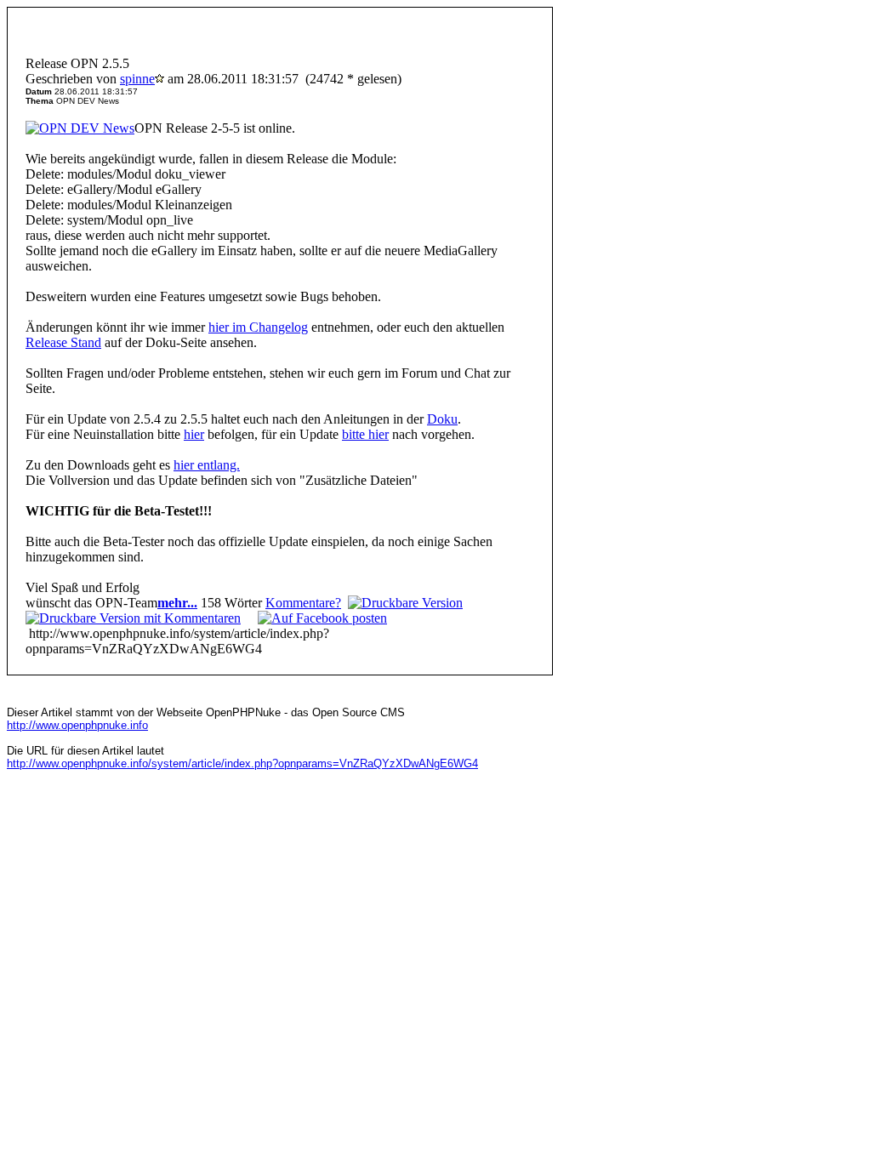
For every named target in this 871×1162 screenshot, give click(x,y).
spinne (137, 78)
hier (194, 434)
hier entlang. (207, 465)
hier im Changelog (258, 327)
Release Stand (63, 342)
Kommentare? (303, 602)
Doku (442, 419)
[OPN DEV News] (80, 128)
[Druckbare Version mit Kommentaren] (133, 618)
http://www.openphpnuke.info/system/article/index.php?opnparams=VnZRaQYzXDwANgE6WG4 (242, 763)
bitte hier (365, 434)
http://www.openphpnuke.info (77, 725)
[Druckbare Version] (405, 602)
